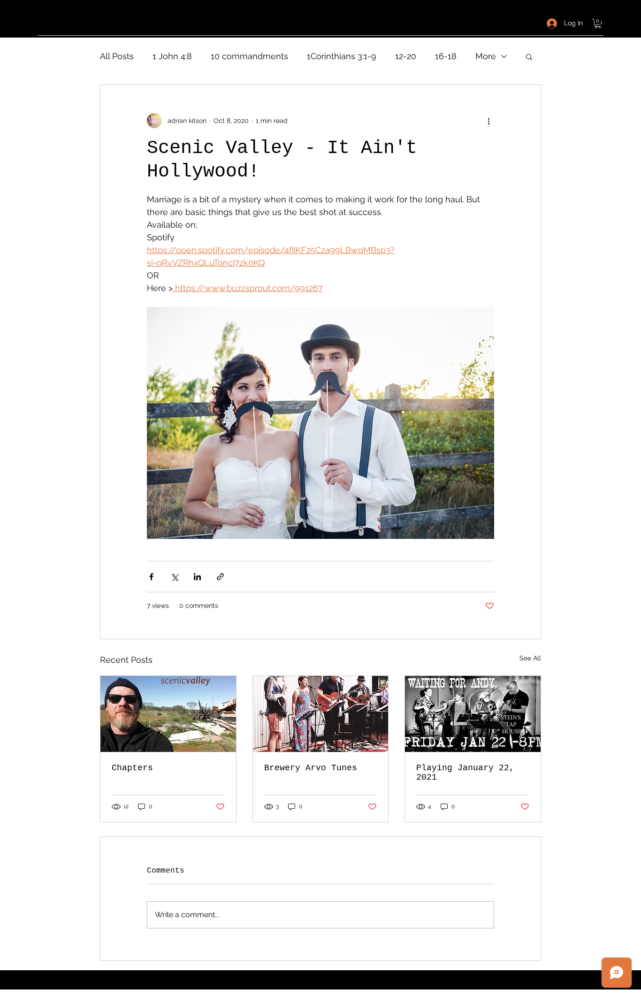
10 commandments (249, 56)
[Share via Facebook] (151, 576)
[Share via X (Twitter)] (174, 576)
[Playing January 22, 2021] (473, 714)
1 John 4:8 (172, 56)
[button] (597, 23)
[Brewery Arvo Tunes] (321, 714)
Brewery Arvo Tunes (310, 768)
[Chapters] (168, 714)
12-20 (405, 56)
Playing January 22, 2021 (465, 772)
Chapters (132, 768)
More (485, 56)
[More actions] (488, 120)
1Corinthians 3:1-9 (341, 56)
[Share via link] (220, 576)
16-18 (446, 56)
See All (530, 658)
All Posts (117, 56)
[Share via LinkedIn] (197, 576)
